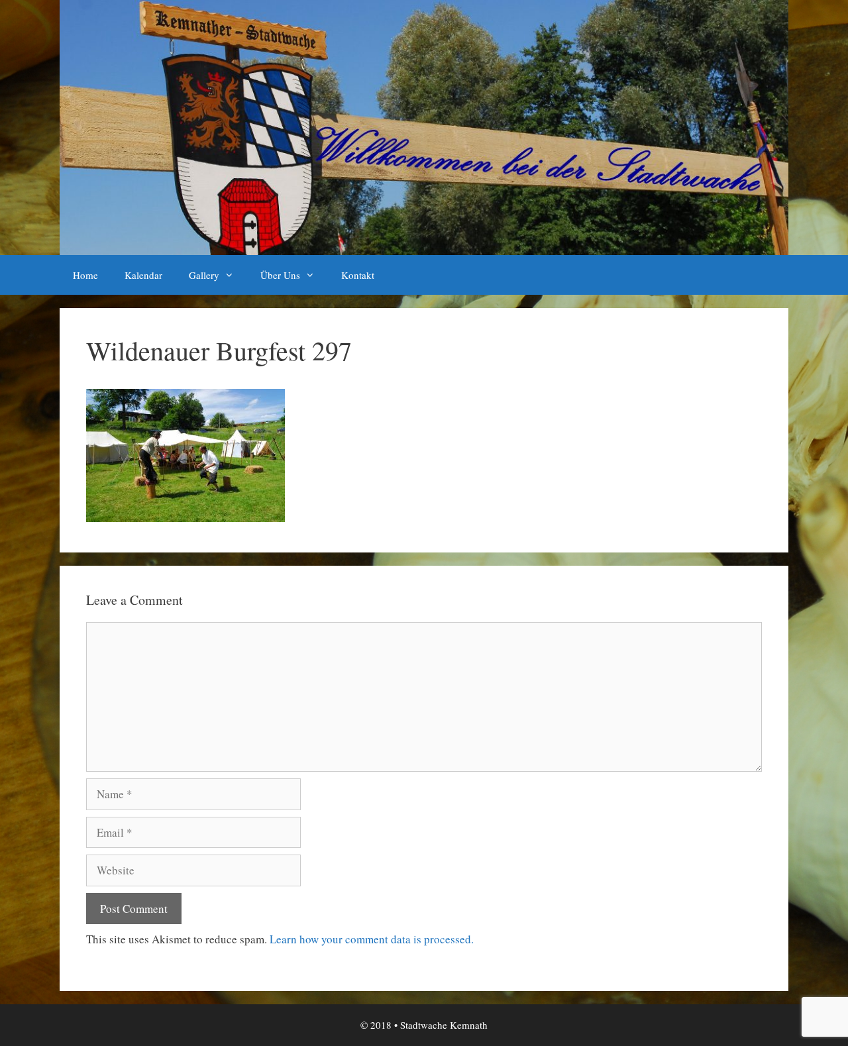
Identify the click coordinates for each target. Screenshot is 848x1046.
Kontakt (357, 275)
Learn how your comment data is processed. (372, 939)
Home (85, 275)
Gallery (204, 275)
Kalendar (143, 275)
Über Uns (280, 275)
